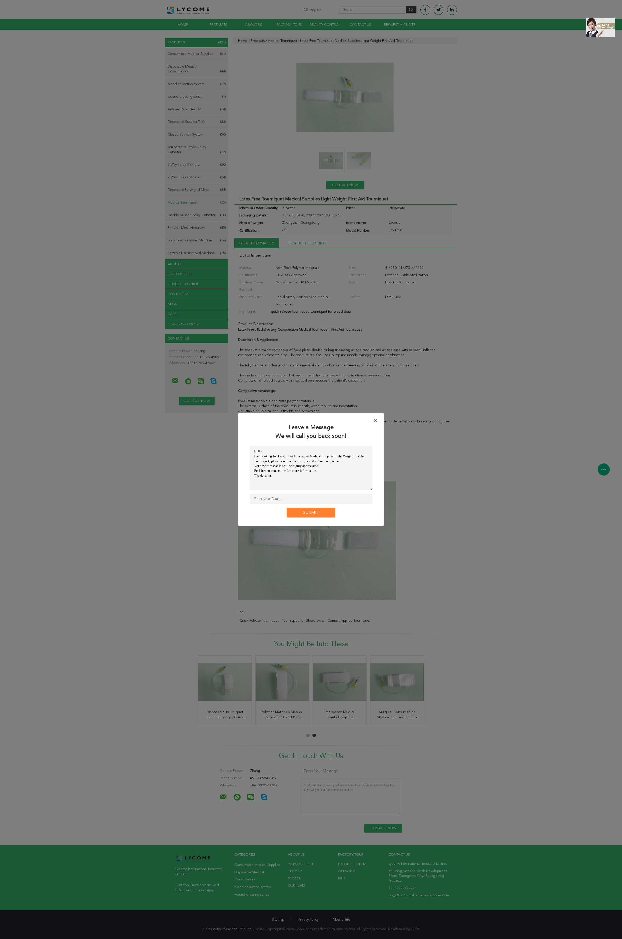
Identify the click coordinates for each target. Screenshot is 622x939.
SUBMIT (311, 513)
